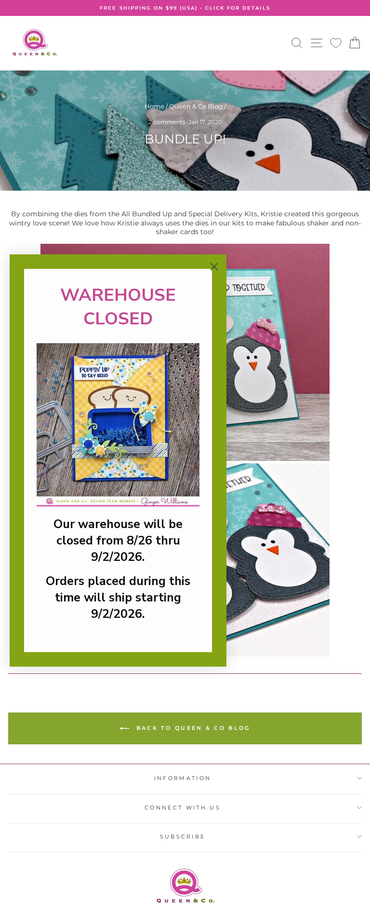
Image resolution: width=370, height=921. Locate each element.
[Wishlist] (336, 43)
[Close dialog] (214, 266)
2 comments (167, 122)
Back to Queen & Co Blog (191, 728)
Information (182, 778)
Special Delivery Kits (222, 214)
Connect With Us (183, 807)
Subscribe (183, 836)
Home (154, 106)
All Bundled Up (146, 214)
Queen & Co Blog (196, 106)
